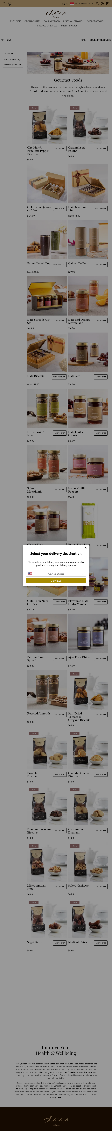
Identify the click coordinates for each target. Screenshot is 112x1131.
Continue (56, 580)
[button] (56, 574)
